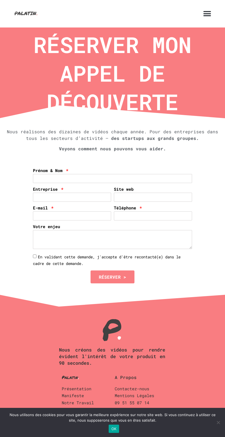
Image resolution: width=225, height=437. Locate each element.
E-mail (41, 208)
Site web (124, 189)
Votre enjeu (46, 227)
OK (114, 429)
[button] (207, 14)
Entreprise (46, 189)
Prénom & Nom (49, 170)
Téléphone (126, 208)
